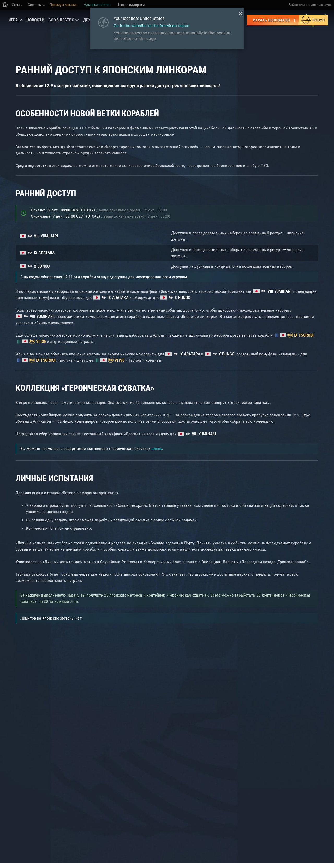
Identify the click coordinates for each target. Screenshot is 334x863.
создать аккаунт (318, 5)
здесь (157, 448)
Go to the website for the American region (151, 25)
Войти (293, 5)
